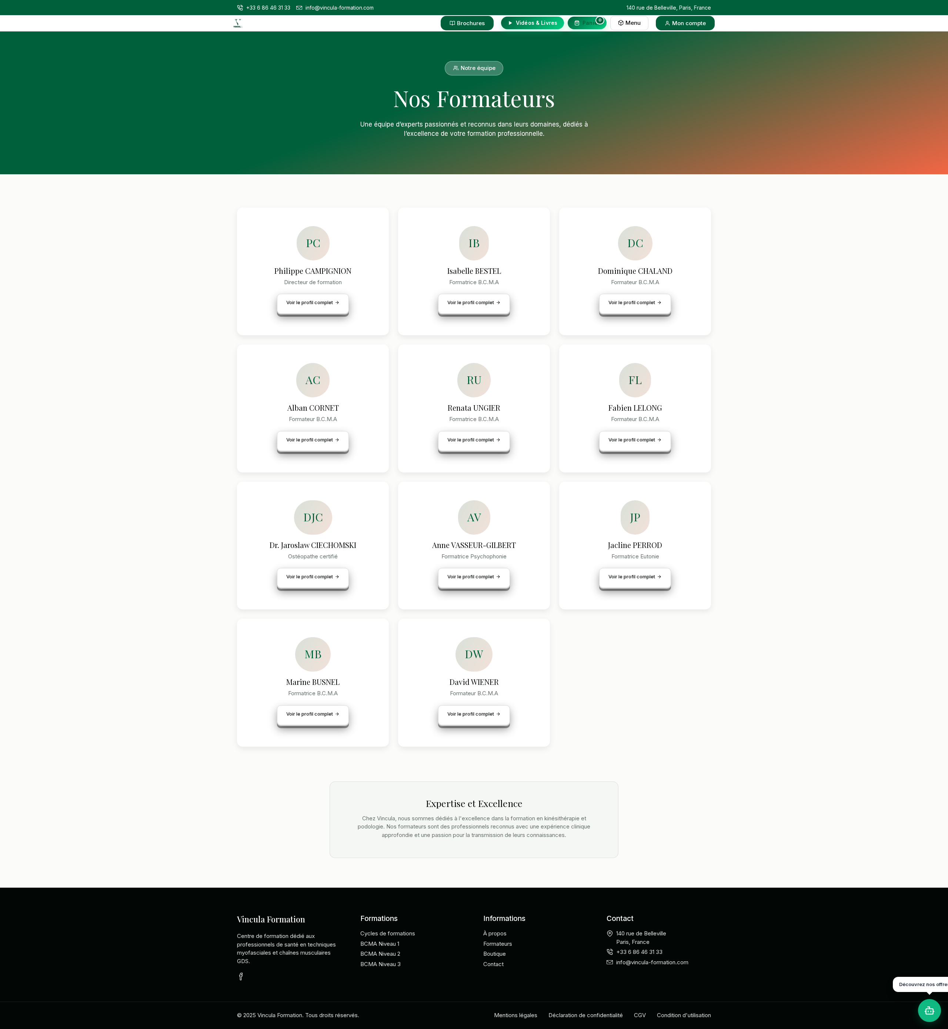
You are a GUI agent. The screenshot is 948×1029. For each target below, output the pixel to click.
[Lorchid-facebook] (240, 976)
